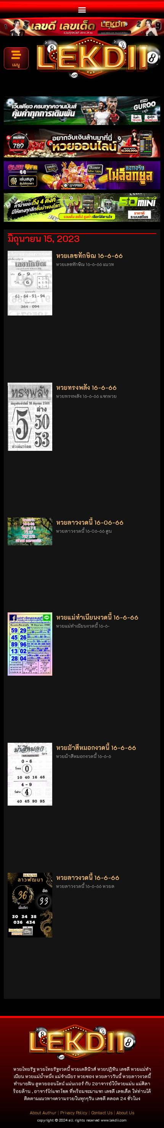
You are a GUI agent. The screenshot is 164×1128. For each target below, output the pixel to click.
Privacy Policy (73, 1112)
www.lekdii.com (114, 1120)
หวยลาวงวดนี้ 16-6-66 (87, 877)
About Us (125, 1112)
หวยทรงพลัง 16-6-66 (86, 387)
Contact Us (102, 1112)
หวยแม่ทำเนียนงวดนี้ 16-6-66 (97, 617)
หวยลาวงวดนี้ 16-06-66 (90, 522)
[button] (82, 9)
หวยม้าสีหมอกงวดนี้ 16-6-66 (96, 747)
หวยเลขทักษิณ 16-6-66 (89, 256)
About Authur (43, 1112)
